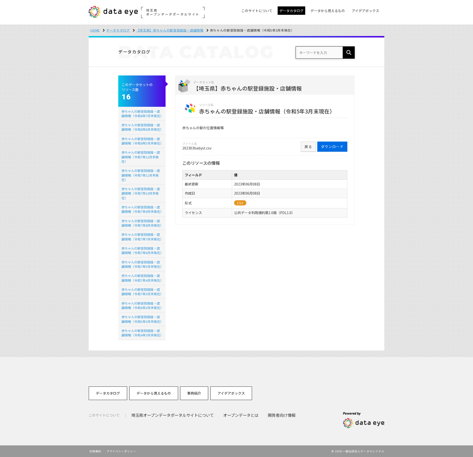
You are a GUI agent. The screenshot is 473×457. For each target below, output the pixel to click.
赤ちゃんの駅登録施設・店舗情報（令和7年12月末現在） (140, 157)
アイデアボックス (231, 393)
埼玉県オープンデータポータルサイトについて (172, 415)
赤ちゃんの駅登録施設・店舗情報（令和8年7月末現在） (142, 113)
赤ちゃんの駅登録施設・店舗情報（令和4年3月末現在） (142, 332)
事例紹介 (194, 393)
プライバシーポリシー (121, 451)
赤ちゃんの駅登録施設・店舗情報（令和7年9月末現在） (142, 209)
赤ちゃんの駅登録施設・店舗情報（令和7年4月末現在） (142, 277)
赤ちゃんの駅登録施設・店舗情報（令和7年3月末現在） (142, 291)
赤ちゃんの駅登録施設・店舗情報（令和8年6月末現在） (142, 127)
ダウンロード (332, 146)
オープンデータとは (240, 415)
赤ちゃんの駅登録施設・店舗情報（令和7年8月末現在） (142, 223)
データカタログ (118, 30)
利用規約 (95, 451)
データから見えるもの (153, 393)
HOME (95, 30)
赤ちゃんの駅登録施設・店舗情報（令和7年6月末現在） (142, 250)
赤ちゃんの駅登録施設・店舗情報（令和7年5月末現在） (142, 264)
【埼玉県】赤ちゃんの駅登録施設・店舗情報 (169, 30)
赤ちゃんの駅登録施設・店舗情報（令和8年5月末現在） (142, 141)
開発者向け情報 (281, 415)
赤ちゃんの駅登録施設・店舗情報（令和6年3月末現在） (142, 305)
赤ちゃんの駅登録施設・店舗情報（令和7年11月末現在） (140, 175)
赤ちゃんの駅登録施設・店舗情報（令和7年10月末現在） (140, 193)
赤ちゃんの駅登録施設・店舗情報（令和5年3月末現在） (142, 319)
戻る (308, 146)
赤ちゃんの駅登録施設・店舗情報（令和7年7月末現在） (142, 236)
